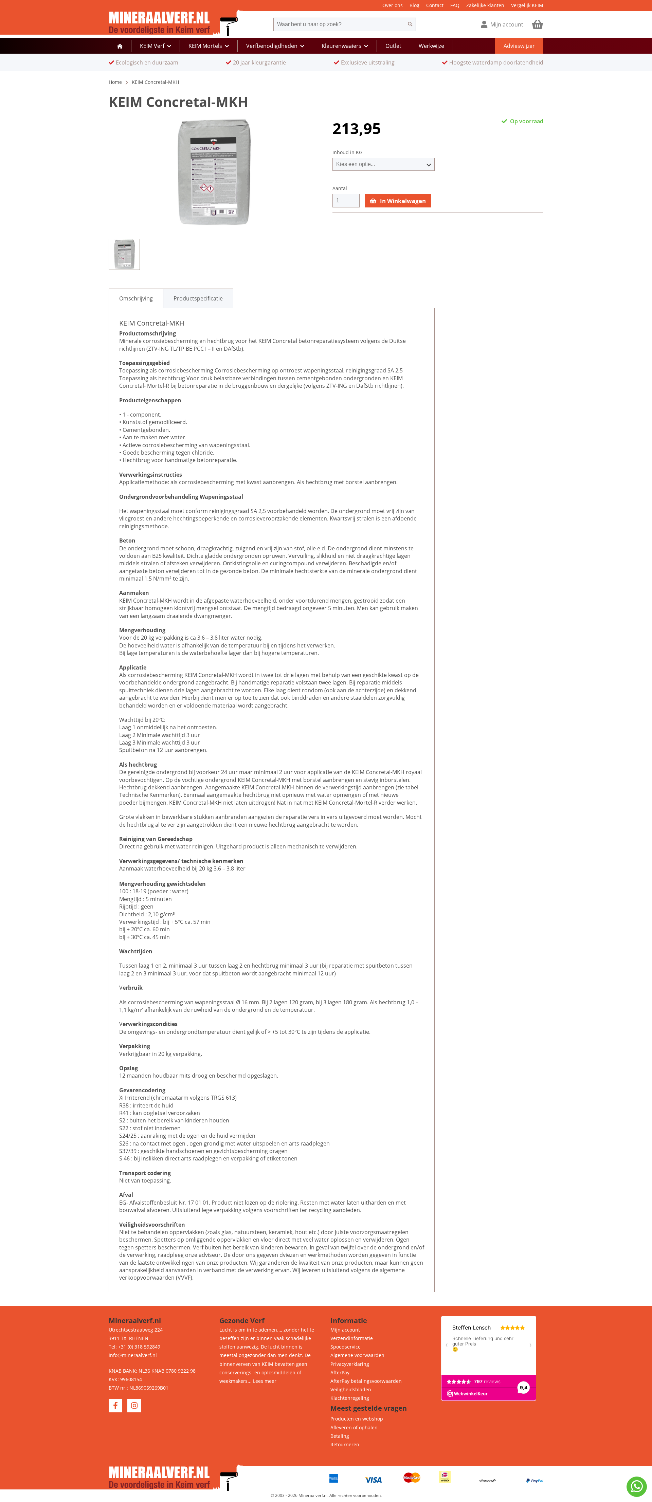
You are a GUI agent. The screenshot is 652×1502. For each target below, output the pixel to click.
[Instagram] (134, 1405)
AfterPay (339, 1372)
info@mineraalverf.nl (133, 1355)
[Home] (120, 46)
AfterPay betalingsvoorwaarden (366, 1381)
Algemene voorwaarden (357, 1355)
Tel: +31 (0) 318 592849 (134, 1346)
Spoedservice (345, 1346)
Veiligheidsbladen (350, 1389)
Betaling (339, 1436)
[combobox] (338, 24)
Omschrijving (136, 298)
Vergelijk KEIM (527, 5)
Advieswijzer (519, 46)
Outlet (393, 46)
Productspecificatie (198, 298)
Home (115, 82)
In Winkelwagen (402, 201)
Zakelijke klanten (485, 5)
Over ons (392, 5)
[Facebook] (115, 1405)
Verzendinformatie (351, 1338)
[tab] (136, 298)
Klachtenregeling (349, 1398)
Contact (434, 5)
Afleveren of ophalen (354, 1427)
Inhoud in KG (347, 152)
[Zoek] (410, 24)
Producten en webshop (356, 1418)
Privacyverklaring (349, 1364)
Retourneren (344, 1444)
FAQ (454, 5)
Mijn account (345, 1329)
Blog (414, 5)
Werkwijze (431, 46)
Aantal (339, 188)
